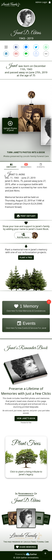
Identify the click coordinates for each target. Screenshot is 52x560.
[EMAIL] (16, 54)
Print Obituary (27, 216)
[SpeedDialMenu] (45, 553)
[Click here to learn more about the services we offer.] (26, 536)
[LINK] (46, 54)
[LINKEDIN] (6, 54)
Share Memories (27, 547)
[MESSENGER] (26, 47)
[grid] (26, 125)
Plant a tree (26, 257)
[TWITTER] (36, 47)
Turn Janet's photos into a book (26, 152)
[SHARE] (36, 54)
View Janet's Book (26, 418)
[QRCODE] (6, 47)
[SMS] (26, 54)
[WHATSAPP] (46, 47)
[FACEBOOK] (16, 47)
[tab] (11, 166)
